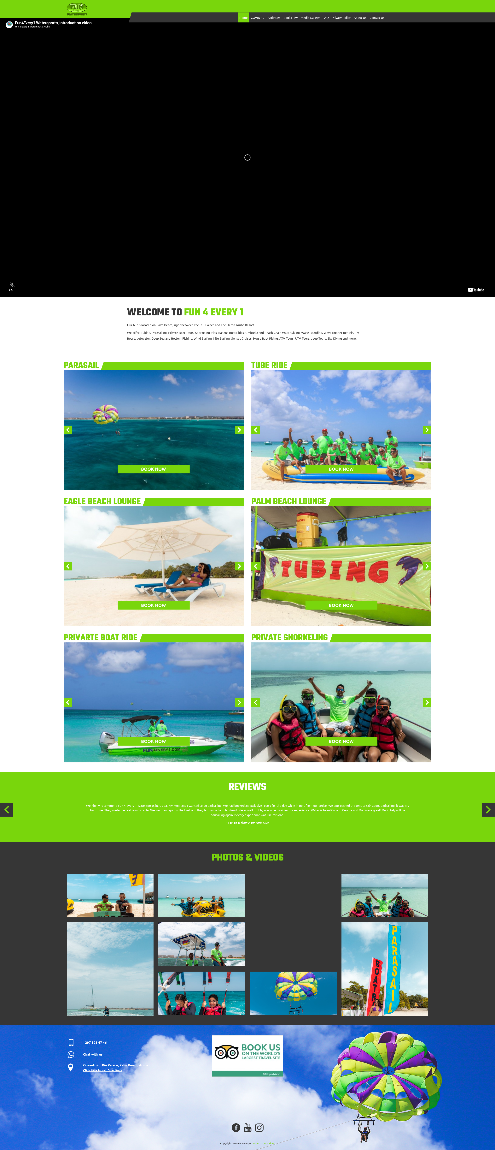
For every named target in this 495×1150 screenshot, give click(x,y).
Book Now (290, 17)
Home (243, 17)
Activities (274, 17)
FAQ (326, 17)
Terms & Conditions (264, 1143)
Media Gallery (310, 17)
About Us (360, 17)
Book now (153, 468)
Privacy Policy (341, 17)
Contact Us (377, 17)
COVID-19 (258, 17)
